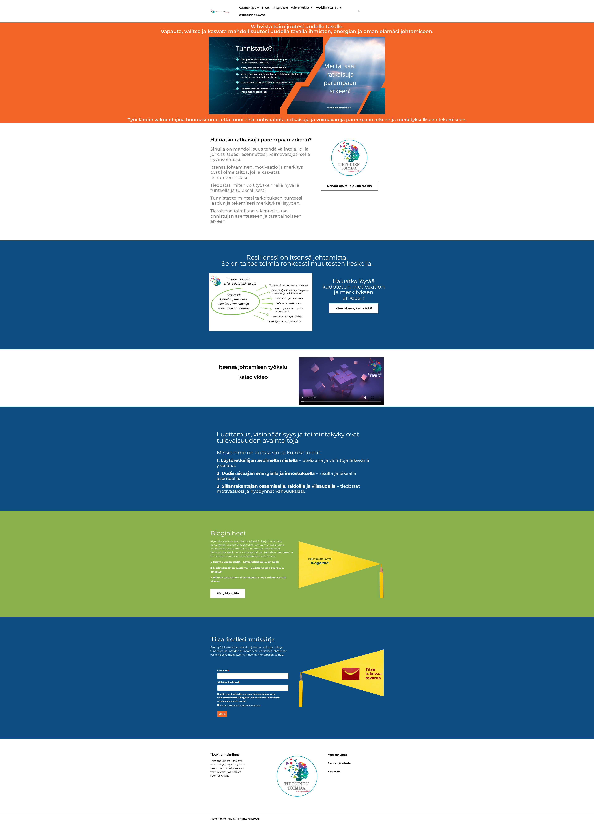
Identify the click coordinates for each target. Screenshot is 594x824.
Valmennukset (300, 7)
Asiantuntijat (247, 7)
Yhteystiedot (280, 7)
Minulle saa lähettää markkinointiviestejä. (240, 705)
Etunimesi (223, 670)
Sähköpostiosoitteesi (228, 682)
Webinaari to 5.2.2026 (252, 14)
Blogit (265, 7)
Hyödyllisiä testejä (326, 7)
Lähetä (222, 713)
